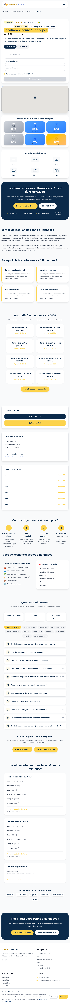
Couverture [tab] (60, 632)
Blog (38, 962)
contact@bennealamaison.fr (49, 980)
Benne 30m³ (5, 986)
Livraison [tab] (26, 632)
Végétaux (33, 895)
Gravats (10, 895)
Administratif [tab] (37, 632)
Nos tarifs (39, 956)
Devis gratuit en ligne (25, 206)
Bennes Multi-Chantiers (44, 959)
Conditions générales (56, 617)
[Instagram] (6, 959)
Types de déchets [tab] (29, 627)
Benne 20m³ (5, 983)
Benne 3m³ (5, 977)
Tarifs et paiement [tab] (40, 636)
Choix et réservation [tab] (13, 632)
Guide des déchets (14, 616)
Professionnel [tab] (10, 47)
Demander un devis (43, 968)
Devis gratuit (36, 423)
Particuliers (45, 895)
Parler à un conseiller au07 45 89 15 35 (20, 74)
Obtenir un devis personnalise (35, 389)
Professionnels (58, 895)
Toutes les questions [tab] (13, 627)
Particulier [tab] (23, 47)
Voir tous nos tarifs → (15, 880)
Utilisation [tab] (49, 632)
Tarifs (35, 616)
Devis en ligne (35, 79)
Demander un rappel (46, 749)
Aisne (29, 11)
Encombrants (21, 895)
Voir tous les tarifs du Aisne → (18, 809)
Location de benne (18, 11)
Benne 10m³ (5, 980)
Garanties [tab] (27, 636)
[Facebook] (2, 959)
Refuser (53, 997)
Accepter (63, 997)
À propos (39, 965)
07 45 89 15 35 (48, 206)
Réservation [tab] (43, 627)
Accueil (5, 11)
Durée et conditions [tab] (57, 627)
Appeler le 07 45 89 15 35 (47, 933)
